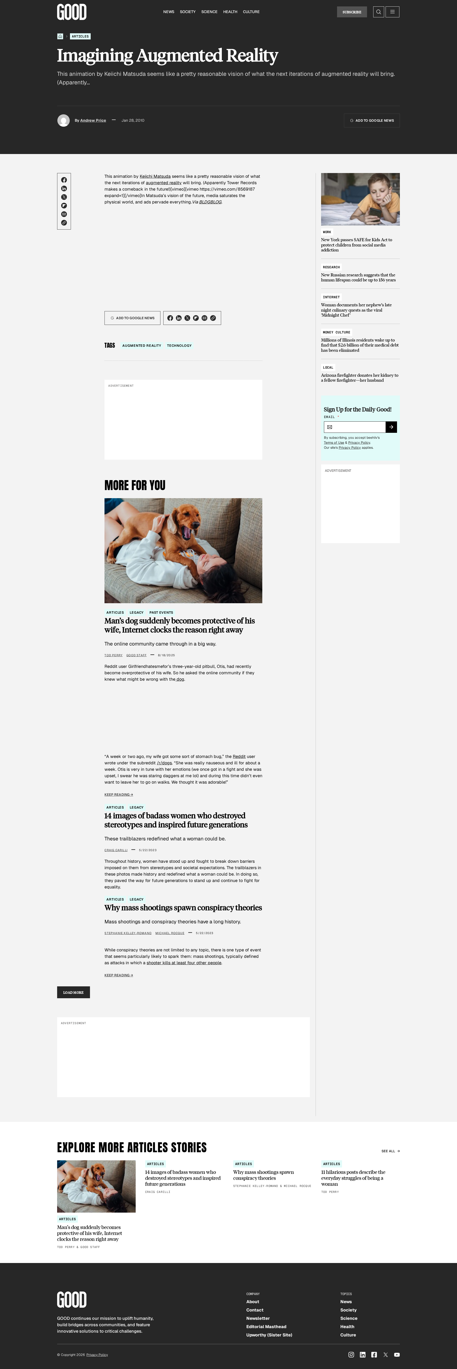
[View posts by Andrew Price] (63, 120)
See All (388, 1151)
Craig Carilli (116, 850)
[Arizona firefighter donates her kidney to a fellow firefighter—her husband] (360, 371)
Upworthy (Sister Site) (269, 1335)
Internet (331, 297)
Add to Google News (375, 120)
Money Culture (336, 332)
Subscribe (352, 12)
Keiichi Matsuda (155, 176)
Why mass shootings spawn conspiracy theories (183, 907)
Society (188, 11)
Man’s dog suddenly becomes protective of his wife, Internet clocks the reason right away (179, 625)
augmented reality (164, 182)
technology (179, 345)
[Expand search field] (378, 11)
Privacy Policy (359, 442)
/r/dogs (164, 763)
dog (179, 679)
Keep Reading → (118, 794)
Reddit (239, 756)
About (252, 1301)
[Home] (60, 36)
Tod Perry (113, 655)
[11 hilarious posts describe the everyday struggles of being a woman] (360, 1177)
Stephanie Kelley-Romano (128, 933)
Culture (251, 11)
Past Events (161, 612)
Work (327, 232)
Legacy (137, 612)
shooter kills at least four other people (184, 962)
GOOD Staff (136, 655)
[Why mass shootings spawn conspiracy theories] (272, 1174)
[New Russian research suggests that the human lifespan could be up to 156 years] (360, 271)
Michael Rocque (169, 933)
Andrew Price (93, 120)
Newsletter (258, 1318)
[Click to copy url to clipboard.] (64, 223)
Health (230, 11)
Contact (254, 1310)
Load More (73, 992)
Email (331, 417)
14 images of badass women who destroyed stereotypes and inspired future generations (176, 820)
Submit (393, 428)
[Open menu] (392, 11)
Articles (80, 36)
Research (331, 267)
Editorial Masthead (266, 1326)
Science (209, 11)
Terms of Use (334, 442)
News (168, 11)
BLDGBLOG (210, 202)
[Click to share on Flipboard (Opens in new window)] (64, 205)
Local (328, 367)
